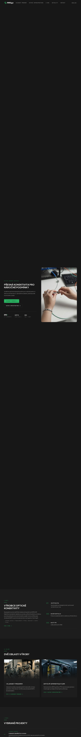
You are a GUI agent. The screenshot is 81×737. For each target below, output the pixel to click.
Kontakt (63, 2)
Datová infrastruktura (36, 2)
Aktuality (55, 2)
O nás (47, 2)
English (74, 3)
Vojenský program (21, 2)
